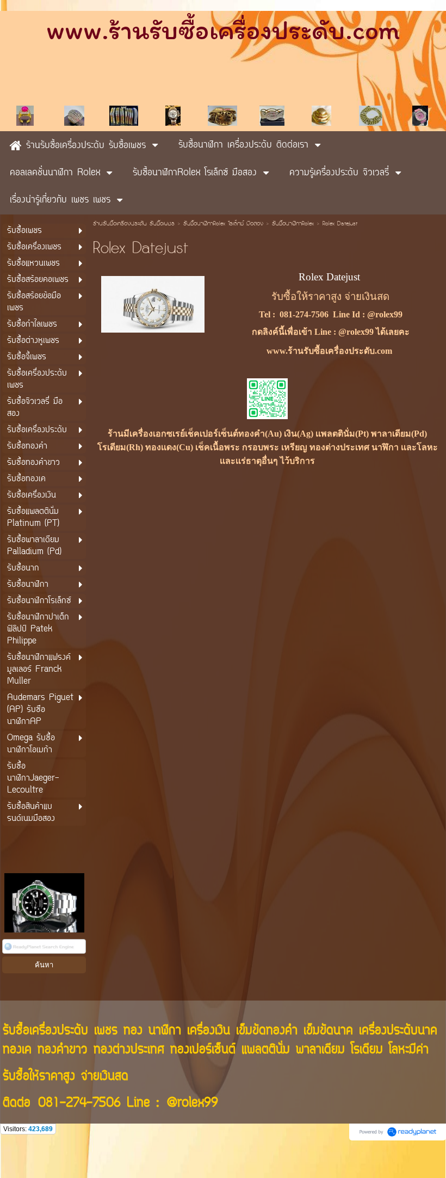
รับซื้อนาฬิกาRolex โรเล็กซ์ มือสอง (223, 224)
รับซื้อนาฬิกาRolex (293, 224)
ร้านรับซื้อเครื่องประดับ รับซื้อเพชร (134, 224)
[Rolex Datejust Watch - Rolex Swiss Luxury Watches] (153, 303)
